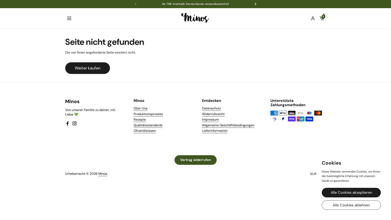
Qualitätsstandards (148, 125)
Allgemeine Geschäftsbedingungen (228, 125)
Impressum (210, 119)
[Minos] (195, 18)
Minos (102, 174)
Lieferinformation (214, 131)
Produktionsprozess (148, 114)
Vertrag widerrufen (195, 160)
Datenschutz (211, 108)
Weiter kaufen (87, 68)
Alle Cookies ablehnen (351, 205)
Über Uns (140, 108)
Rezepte (140, 119)
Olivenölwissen (145, 131)
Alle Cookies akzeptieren (351, 192)
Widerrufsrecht (213, 114)
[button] (322, 18)
